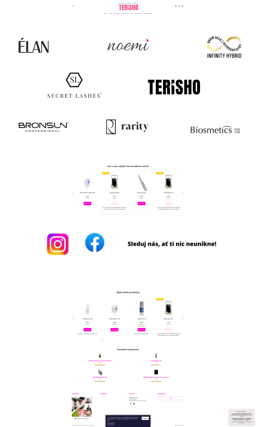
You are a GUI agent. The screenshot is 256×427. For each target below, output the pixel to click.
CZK (72, 6)
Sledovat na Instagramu (83, 418)
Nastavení (110, 424)
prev (73, 193)
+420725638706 (132, 399)
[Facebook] (130, 403)
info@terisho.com (133, 397)
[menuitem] (105, 13)
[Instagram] (133, 403)
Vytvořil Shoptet (180, 425)
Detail (113, 203)
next (183, 193)
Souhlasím (145, 418)
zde (108, 420)
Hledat (171, 398)
